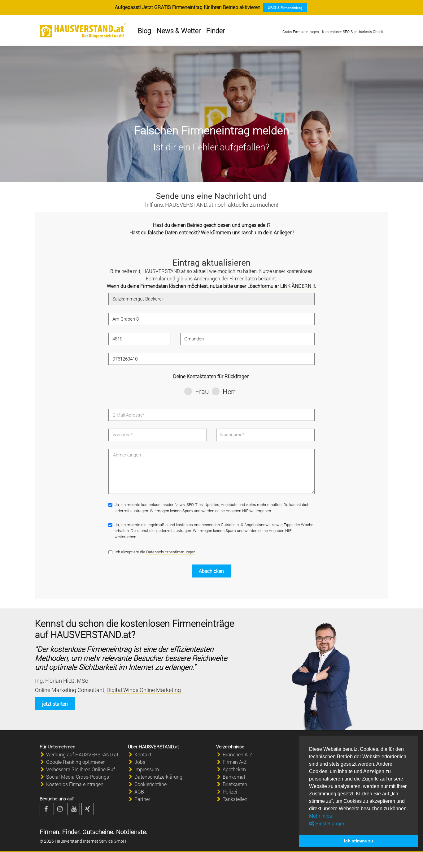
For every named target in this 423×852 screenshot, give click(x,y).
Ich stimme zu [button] (358, 840)
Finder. (71, 832)
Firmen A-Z (235, 762)
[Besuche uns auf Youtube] (74, 809)
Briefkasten (235, 784)
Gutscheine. (98, 832)
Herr (229, 391)
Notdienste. (131, 832)
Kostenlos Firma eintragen (74, 784)
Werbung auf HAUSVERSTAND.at (82, 754)
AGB (139, 791)
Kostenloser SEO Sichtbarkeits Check (352, 31)
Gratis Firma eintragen (300, 31)
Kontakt (142, 754)
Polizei (230, 791)
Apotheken (234, 769)
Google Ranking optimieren (76, 762)
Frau (202, 391)
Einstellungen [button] (330, 823)
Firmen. (50, 832)
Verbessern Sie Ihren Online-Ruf (80, 769)
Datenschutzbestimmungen (170, 552)
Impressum (146, 769)
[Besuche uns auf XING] (87, 809)
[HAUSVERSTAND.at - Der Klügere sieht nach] (83, 30)
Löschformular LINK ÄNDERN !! (281, 286)
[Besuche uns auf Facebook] (46, 809)
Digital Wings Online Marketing (144, 690)
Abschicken (211, 571)
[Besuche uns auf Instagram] (60, 809)
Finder (215, 30)
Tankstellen (235, 799)
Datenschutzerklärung (158, 776)
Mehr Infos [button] (320, 816)
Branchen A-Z (237, 754)
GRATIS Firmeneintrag (285, 7)
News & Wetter (179, 30)
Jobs (139, 762)
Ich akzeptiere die (155, 552)
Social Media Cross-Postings (77, 776)
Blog (144, 30)
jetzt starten (55, 703)
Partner (142, 799)
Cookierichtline (150, 784)
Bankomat (234, 776)
